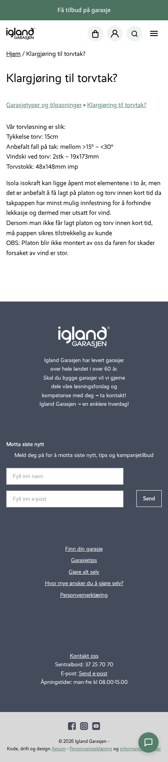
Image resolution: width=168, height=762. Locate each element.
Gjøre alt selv (84, 572)
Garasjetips (84, 560)
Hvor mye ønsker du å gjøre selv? (84, 583)
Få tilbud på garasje (84, 10)
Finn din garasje (84, 549)
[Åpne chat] (148, 742)
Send (149, 498)
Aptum (59, 748)
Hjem (13, 53)
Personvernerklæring (84, 595)
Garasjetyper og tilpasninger (44, 105)
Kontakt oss (84, 656)
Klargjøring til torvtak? (116, 105)
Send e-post (93, 673)
